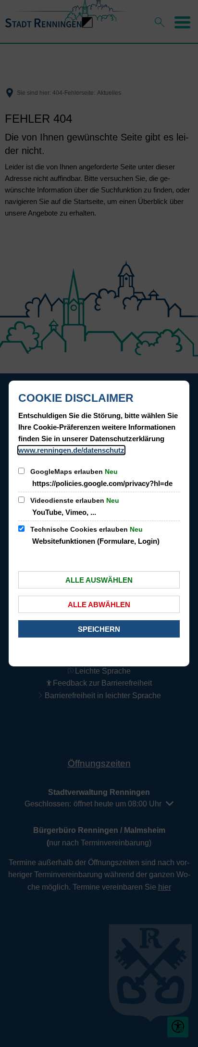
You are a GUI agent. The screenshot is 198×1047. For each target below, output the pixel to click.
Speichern (99, 629)
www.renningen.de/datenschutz (71, 450)
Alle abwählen (99, 604)
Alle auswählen (99, 580)
